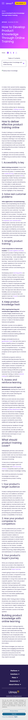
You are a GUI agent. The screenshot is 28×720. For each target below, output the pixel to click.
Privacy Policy (5, 716)
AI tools (15, 296)
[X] (10, 53)
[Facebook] (13, 53)
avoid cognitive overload (16, 251)
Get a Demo (19, 3)
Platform (14, 671)
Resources (14, 681)
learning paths (18, 273)
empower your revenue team (12, 220)
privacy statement (12, 701)
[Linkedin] (8, 53)
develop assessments (13, 409)
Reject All (14, 714)
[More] (16, 53)
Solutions (14, 674)
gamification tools (7, 341)
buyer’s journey (16, 569)
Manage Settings (14, 710)
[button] (3, 3)
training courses (18, 109)
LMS (22, 176)
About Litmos (14, 684)
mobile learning (8, 174)
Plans (14, 678)
